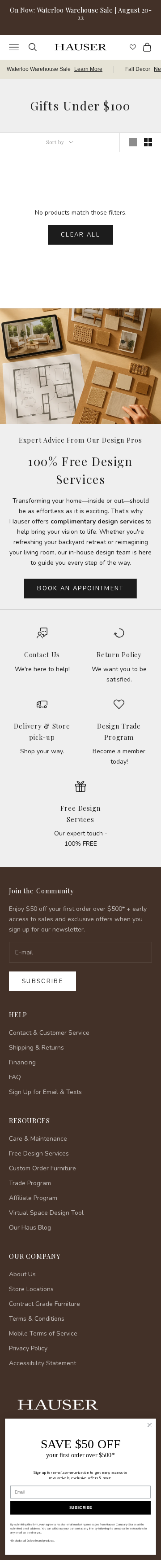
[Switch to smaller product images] (148, 142)
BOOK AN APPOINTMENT (80, 588)
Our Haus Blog (30, 1227)
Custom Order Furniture (42, 1168)
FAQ (15, 1077)
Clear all (80, 235)
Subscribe (42, 981)
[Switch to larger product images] (133, 142)
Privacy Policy (28, 1348)
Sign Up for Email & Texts (45, 1092)
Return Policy (119, 654)
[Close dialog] (149, 1425)
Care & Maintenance (38, 1138)
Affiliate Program (33, 1198)
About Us (22, 1274)
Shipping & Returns (36, 1047)
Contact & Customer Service (49, 1032)
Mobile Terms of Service (43, 1333)
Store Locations (31, 1289)
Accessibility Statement (42, 1363)
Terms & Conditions (36, 1318)
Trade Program (30, 1183)
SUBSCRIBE (80, 1508)
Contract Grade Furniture (44, 1304)
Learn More (88, 69)
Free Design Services (39, 1153)
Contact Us (42, 654)
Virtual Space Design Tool (46, 1212)
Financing (22, 1062)
